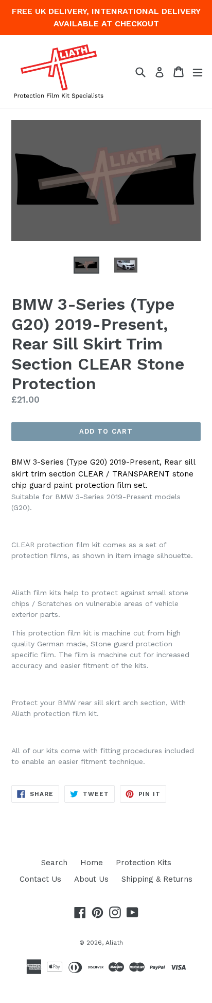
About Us (91, 879)
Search (54, 862)
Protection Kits (143, 862)
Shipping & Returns (156, 879)
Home (91, 862)
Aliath (114, 942)
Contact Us (40, 879)
